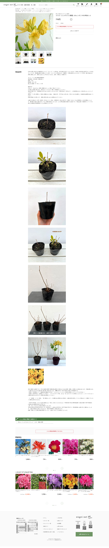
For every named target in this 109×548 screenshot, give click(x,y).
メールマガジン (60, 531)
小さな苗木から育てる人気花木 (26, 10)
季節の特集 (17, 10)
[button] (62, 468)
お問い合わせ (60, 526)
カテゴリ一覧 (46, 520)
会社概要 (59, 523)
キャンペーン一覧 (47, 523)
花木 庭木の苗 (17, 8)
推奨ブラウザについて (62, 529)
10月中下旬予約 (18, 11)
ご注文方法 (59, 517)
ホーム (44, 517)
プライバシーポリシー (48, 529)
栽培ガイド (45, 526)
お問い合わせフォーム (84, 534)
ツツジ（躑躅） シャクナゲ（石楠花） (28, 8)
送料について (58, 37)
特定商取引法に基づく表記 (49, 531)
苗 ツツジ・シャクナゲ (26, 11)
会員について (60, 520)
